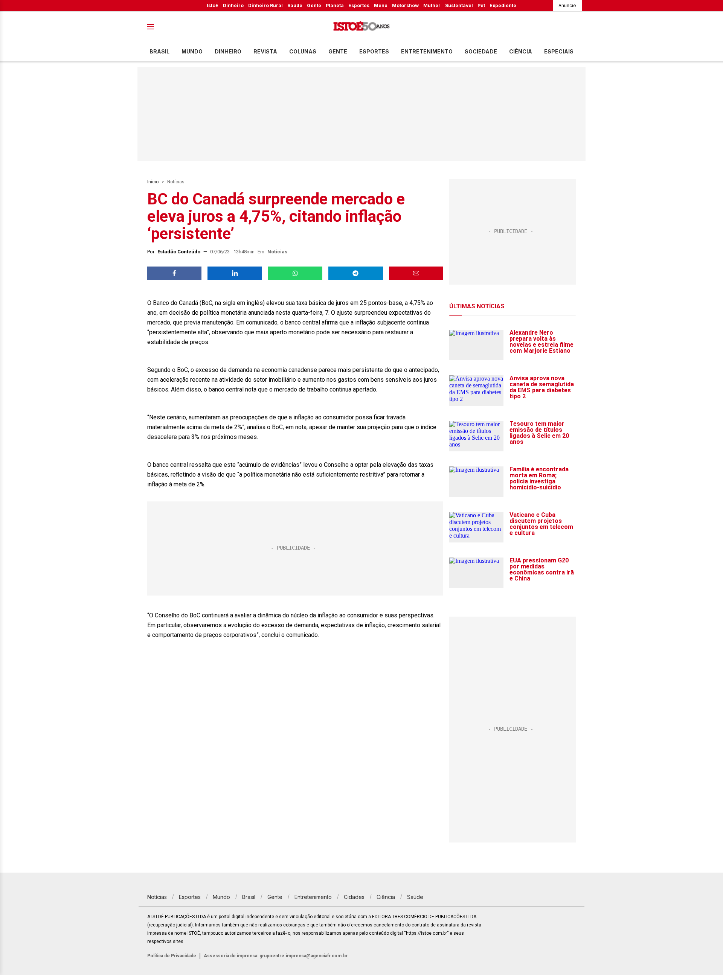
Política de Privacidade (171, 955)
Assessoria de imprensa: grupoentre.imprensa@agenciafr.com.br (276, 955)
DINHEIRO (228, 51)
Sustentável (459, 5)
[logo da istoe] (361, 27)
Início (153, 181)
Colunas (302, 51)
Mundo (192, 51)
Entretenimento (427, 51)
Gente (314, 5)
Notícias (176, 181)
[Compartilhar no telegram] (355, 273)
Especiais (559, 51)
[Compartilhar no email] (416, 273)
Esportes (358, 5)
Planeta (335, 5)
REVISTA (265, 51)
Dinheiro (233, 5)
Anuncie (567, 5)
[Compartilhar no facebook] (174, 273)
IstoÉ (212, 5)
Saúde (294, 5)
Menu (380, 5)
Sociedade (481, 51)
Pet (481, 5)
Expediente (503, 5)
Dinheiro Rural (265, 5)
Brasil (159, 51)
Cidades (354, 897)
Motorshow (405, 5)
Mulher (432, 5)
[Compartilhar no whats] (295, 273)
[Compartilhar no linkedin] (234, 273)
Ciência (520, 51)
